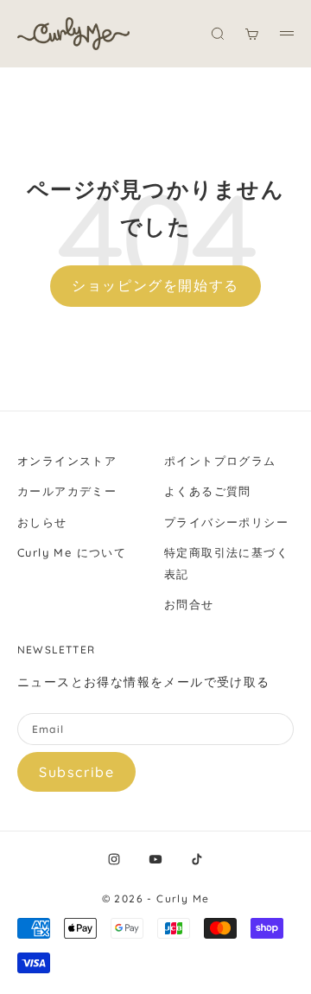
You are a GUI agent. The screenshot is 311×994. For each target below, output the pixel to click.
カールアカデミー (67, 491)
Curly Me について (71, 552)
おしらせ (42, 522)
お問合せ (189, 604)
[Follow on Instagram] (114, 859)
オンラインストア (67, 461)
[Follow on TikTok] (197, 859)
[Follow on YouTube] (155, 859)
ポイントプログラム (220, 461)
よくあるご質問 (207, 491)
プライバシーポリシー (226, 522)
